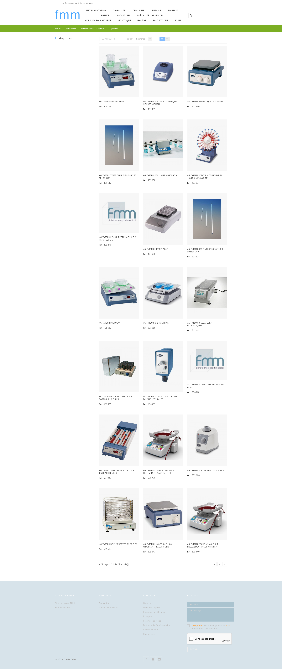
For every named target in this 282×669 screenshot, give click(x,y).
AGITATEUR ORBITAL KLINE (111, 101)
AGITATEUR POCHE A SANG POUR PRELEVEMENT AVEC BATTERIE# (203, 545)
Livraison (147, 603)
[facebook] (146, 659)
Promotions (104, 603)
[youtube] (153, 659)
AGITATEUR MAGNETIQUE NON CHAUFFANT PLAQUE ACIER (157, 545)
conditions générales (214, 625)
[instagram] (159, 659)
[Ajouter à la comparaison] (119, 71)
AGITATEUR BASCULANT (110, 322)
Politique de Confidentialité (157, 625)
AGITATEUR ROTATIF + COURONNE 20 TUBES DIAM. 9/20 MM (204, 176)
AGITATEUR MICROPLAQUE (155, 249)
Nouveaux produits (108, 607)
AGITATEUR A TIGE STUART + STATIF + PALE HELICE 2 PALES (161, 398)
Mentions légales (151, 607)
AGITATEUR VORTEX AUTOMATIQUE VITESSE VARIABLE (160, 103)
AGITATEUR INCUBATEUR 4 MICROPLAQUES (199, 324)
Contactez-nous (150, 629)
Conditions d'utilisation (154, 612)
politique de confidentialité (204, 628)
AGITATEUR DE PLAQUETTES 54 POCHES (118, 544)
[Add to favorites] (126, 71)
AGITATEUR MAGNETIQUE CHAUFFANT (205, 101)
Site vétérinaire (62, 607)
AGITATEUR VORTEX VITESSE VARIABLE (205, 470)
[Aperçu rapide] (112, 71)
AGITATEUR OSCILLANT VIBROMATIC (160, 175)
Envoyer (194, 649)
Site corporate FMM (65, 603)
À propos (147, 616)
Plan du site (149, 634)
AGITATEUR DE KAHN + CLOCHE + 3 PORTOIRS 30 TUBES (115, 398)
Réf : (101, 106)
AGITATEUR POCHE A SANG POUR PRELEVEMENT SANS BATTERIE (158, 471)
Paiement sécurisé (152, 620)
